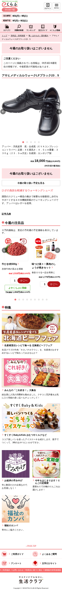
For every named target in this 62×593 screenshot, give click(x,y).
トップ (4, 36)
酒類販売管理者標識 (53, 570)
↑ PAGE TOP (31, 546)
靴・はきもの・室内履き (38, 36)
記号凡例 (6, 214)
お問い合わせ (18, 570)
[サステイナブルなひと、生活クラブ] (31, 582)
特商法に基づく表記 (34, 570)
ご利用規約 (5, 570)
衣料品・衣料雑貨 (18, 36)
